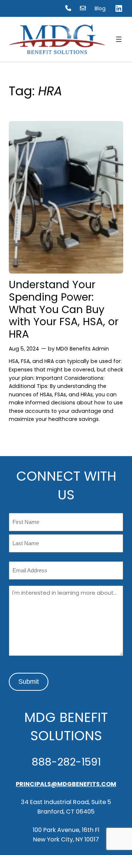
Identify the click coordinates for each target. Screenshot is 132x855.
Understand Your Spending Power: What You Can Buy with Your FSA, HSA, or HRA (63, 310)
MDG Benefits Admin (82, 348)
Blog (100, 8)
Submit (28, 681)
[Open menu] (118, 39)
